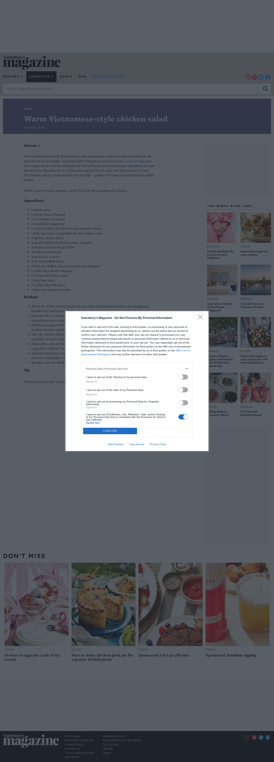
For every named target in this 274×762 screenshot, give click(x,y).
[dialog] (137, 381)
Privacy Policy (158, 444)
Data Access (137, 444)
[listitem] (137, 369)
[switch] (183, 377)
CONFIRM (110, 430)
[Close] (201, 318)
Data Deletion (116, 444)
